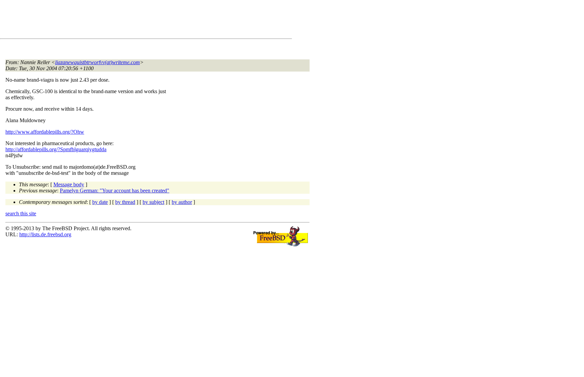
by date (100, 202)
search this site (20, 213)
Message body (68, 184)
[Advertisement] (128, 20)
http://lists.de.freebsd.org (45, 234)
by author (182, 202)
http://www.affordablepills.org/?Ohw (44, 132)
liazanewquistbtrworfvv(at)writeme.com (97, 62)
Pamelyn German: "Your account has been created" (114, 190)
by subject (153, 202)
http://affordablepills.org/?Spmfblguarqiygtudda (55, 149)
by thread (125, 202)
